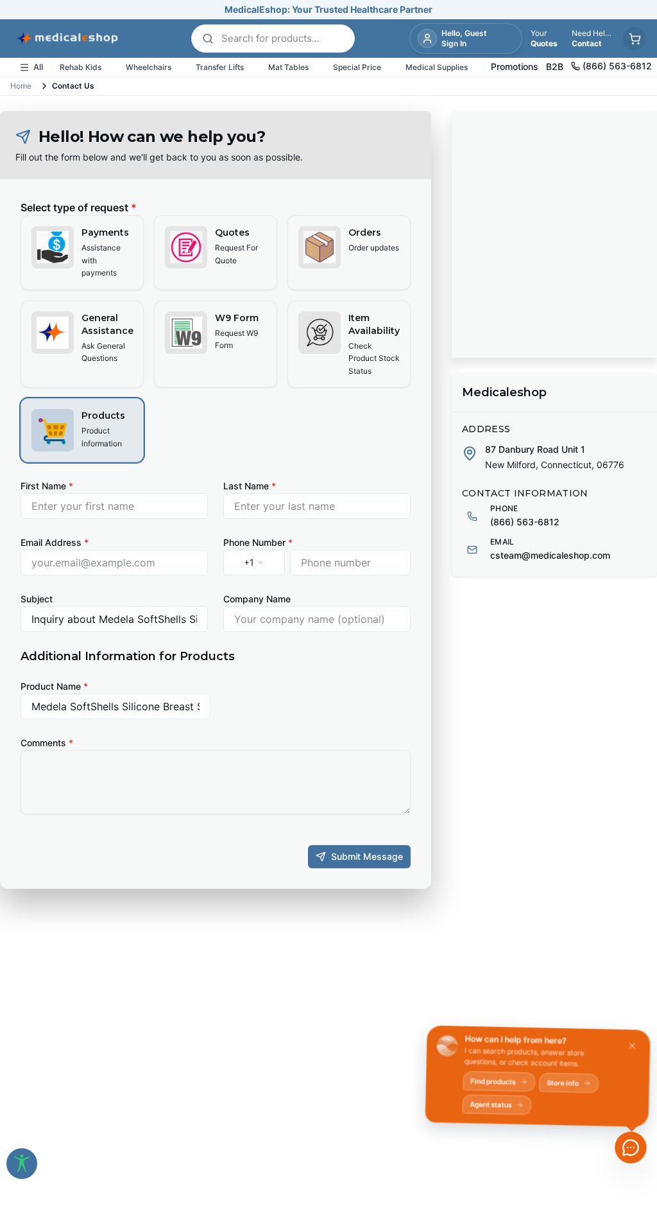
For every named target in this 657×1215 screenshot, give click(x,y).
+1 (249, 562)
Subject (37, 598)
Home (20, 86)
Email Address (55, 542)
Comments (47, 742)
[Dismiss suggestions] (629, 1049)
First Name (47, 485)
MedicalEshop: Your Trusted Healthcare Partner (328, 9)
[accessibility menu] (21, 1163)
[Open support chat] (631, 1148)
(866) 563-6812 (524, 521)
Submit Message (367, 856)
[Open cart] (634, 38)
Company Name (257, 598)
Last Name (249, 485)
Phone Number (258, 542)
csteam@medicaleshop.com (550, 555)
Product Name (54, 686)
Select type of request (79, 207)
